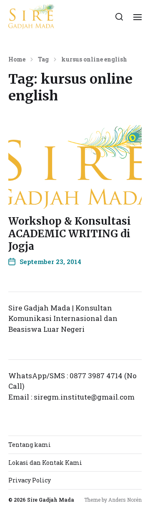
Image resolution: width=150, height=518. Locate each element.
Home (16, 59)
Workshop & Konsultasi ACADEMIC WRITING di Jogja (69, 234)
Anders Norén (125, 499)
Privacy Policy (29, 480)
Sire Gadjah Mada (50, 499)
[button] (119, 16)
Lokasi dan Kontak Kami (45, 463)
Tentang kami (29, 445)
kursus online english (94, 59)
